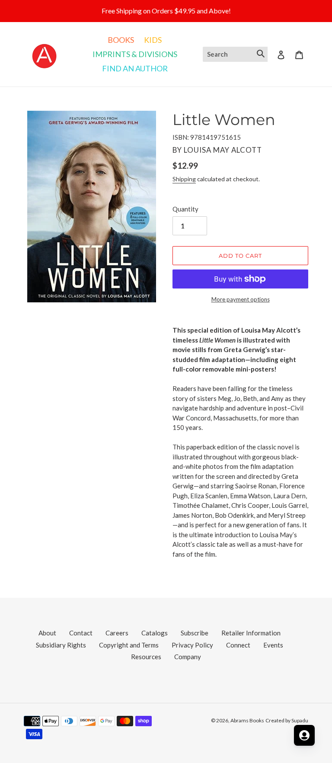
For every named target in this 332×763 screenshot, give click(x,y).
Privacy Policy (192, 645)
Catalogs (154, 633)
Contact (81, 633)
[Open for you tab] (304, 735)
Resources (146, 656)
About (47, 633)
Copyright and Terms (129, 645)
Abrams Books (247, 720)
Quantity (185, 209)
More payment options (240, 299)
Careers (116, 633)
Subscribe (194, 633)
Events (273, 645)
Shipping (184, 179)
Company (187, 656)
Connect (238, 645)
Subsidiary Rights (61, 645)
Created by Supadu (286, 720)
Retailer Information (251, 633)
